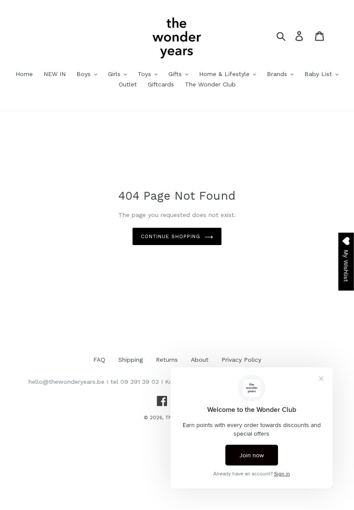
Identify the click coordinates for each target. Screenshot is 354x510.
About (200, 359)
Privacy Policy (241, 359)
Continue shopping (170, 236)
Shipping (130, 359)
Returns (167, 359)
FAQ (99, 359)
